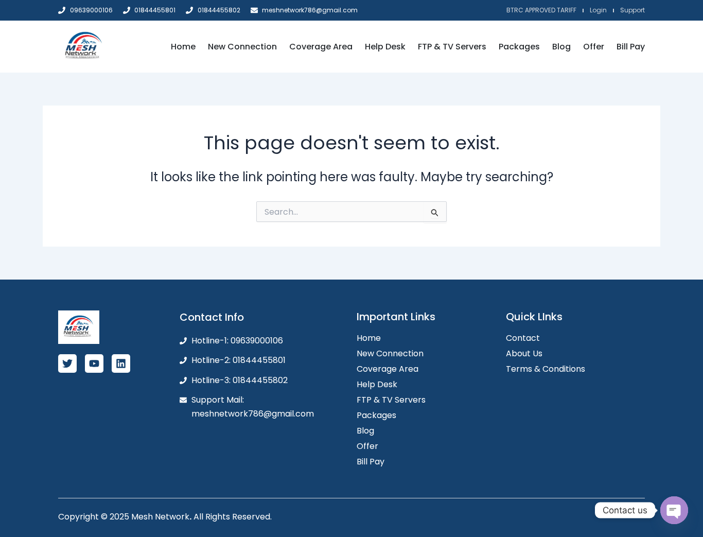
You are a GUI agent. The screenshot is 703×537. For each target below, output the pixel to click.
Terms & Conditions (545, 369)
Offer (593, 47)
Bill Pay (631, 47)
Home (183, 47)
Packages (519, 47)
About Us (524, 353)
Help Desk (385, 47)
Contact (523, 338)
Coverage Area (321, 47)
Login (598, 10)
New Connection (242, 47)
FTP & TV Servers (452, 47)
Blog (561, 47)
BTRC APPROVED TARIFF (541, 10)
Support (632, 10)
